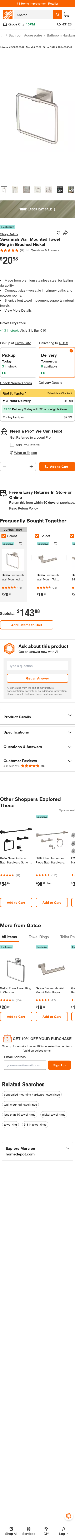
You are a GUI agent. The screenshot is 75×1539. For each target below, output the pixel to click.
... (2, 36)
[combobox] (33, 14)
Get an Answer (37, 678)
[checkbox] (12, 445)
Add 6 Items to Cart (26, 625)
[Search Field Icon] (57, 14)
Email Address (15, 1057)
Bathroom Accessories (25, 35)
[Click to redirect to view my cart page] (66, 14)
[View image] (4, 189)
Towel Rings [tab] (39, 936)
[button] (37, 717)
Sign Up (59, 1065)
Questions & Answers (45, 250)
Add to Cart (59, 466)
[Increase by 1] (31, 466)
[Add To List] (58, 233)
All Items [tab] (9, 936)
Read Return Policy (23, 508)
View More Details (18, 310)
